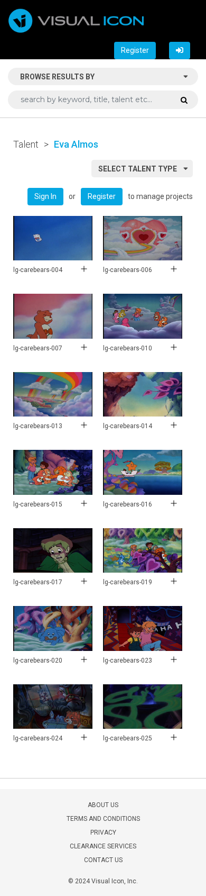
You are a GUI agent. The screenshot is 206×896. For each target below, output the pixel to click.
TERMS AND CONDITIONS (103, 818)
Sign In (45, 196)
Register (135, 50)
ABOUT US (103, 805)
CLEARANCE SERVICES (103, 846)
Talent (26, 144)
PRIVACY (103, 832)
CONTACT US (103, 860)
